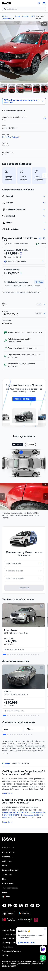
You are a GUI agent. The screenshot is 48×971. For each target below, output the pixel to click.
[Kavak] (5, 3)
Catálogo (6, 763)
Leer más (6, 793)
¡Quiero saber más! (26, 942)
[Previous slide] (3, 175)
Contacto (5, 892)
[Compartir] (40, 238)
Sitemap (5, 955)
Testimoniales (7, 874)
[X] (21, 905)
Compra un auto (8, 848)
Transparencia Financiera (11, 951)
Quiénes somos (7, 883)
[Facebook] (4, 905)
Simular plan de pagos (24, 399)
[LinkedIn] (26, 905)
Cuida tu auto (7, 861)
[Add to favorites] (41, 606)
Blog (4, 879)
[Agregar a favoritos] (44, 238)
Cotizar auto (24, 588)
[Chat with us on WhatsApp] (42, 957)
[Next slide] (44, 175)
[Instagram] (10, 905)
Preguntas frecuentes (21, 763)
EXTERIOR (18, 444)
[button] (39, 282)
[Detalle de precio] (21, 253)
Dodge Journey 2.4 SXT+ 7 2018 (15, 812)
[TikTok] (32, 905)
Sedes (4, 866)
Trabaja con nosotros (10, 888)
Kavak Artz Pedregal (10, 137)
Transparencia (7, 947)
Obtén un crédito (8, 852)
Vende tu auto (7, 857)
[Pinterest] (38, 905)
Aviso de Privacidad (9, 938)
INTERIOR (31, 444)
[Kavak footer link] (8, 840)
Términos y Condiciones (10, 943)
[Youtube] (15, 905)
